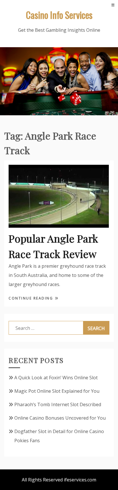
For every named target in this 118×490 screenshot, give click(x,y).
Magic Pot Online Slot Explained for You (56, 391)
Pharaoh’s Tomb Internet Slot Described (57, 404)
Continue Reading (32, 298)
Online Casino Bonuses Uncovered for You (60, 418)
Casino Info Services (59, 14)
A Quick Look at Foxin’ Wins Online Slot (56, 377)
